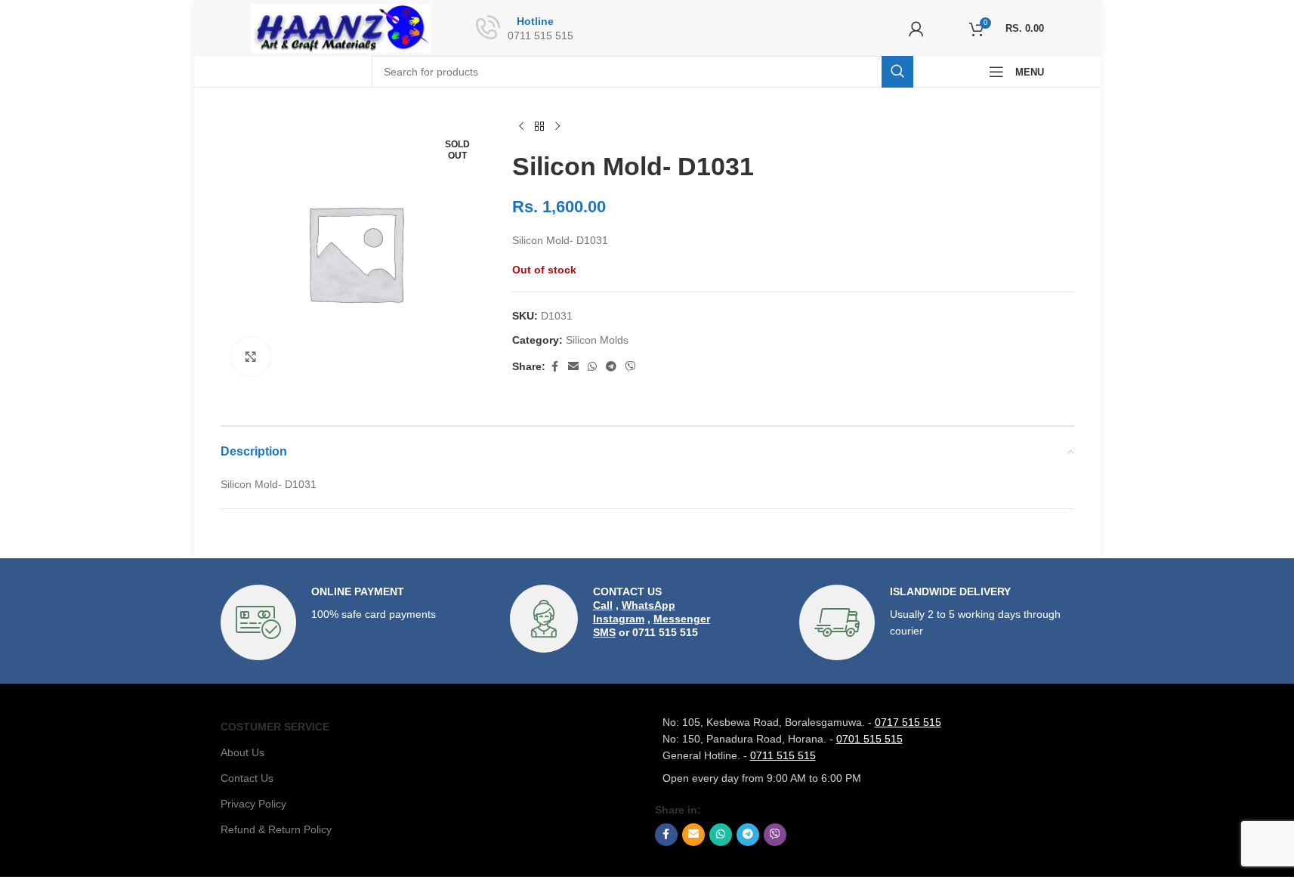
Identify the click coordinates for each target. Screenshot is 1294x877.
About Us (242, 752)
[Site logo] (341, 27)
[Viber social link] (631, 367)
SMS (604, 632)
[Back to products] (539, 127)
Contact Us (247, 778)
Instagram (618, 619)
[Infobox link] (358, 622)
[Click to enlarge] (251, 356)
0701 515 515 (869, 739)
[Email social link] (573, 367)
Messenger (681, 619)
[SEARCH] (897, 72)
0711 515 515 (783, 755)
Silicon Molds (597, 340)
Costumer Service (275, 727)
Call (603, 605)
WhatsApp (648, 605)
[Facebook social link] (554, 367)
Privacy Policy (253, 804)
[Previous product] (521, 127)
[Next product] (557, 127)
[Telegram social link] (611, 367)
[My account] (916, 29)
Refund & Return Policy (276, 829)
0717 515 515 (908, 722)
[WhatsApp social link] (592, 367)
